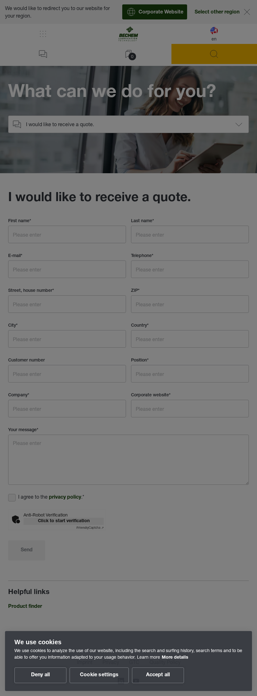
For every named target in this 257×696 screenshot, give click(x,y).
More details (175, 658)
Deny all (40, 675)
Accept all (158, 675)
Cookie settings (99, 675)
